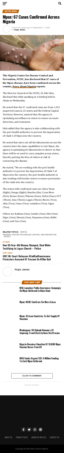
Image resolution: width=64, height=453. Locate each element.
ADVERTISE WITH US (38, 437)
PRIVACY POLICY (22, 437)
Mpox (24, 232)
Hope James (19, 30)
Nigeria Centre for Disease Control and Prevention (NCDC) (30, 236)
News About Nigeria (24, 86)
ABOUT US (8, 437)
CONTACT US (54, 437)
